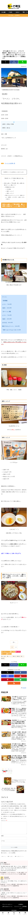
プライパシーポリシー (7, 904)
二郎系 (13, 651)
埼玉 (15, 656)
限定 (19, 656)
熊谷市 (10, 653)
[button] (25, 465)
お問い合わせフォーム (7, 906)
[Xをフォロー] (7, 672)
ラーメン (4, 653)
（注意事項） (21, 904)
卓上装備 (9, 189)
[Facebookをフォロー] (20, 672)
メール (3, 840)
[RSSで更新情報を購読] (14, 683)
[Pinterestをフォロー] (7, 679)
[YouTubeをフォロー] (20, 676)
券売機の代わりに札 (9, 187)
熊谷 (3, 658)
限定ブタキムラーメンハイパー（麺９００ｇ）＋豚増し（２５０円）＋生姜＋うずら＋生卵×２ (14, 197)
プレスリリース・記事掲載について (20, 907)
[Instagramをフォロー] (7, 676)
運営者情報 (14, 910)
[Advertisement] (14, 34)
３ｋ (23, 656)
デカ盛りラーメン (6, 651)
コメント (4, 820)
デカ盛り (18, 651)
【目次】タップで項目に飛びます (12, 178)
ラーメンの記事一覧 (10, 163)
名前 (2, 835)
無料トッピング (10, 191)
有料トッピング (10, 193)
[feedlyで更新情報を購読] (20, 679)
